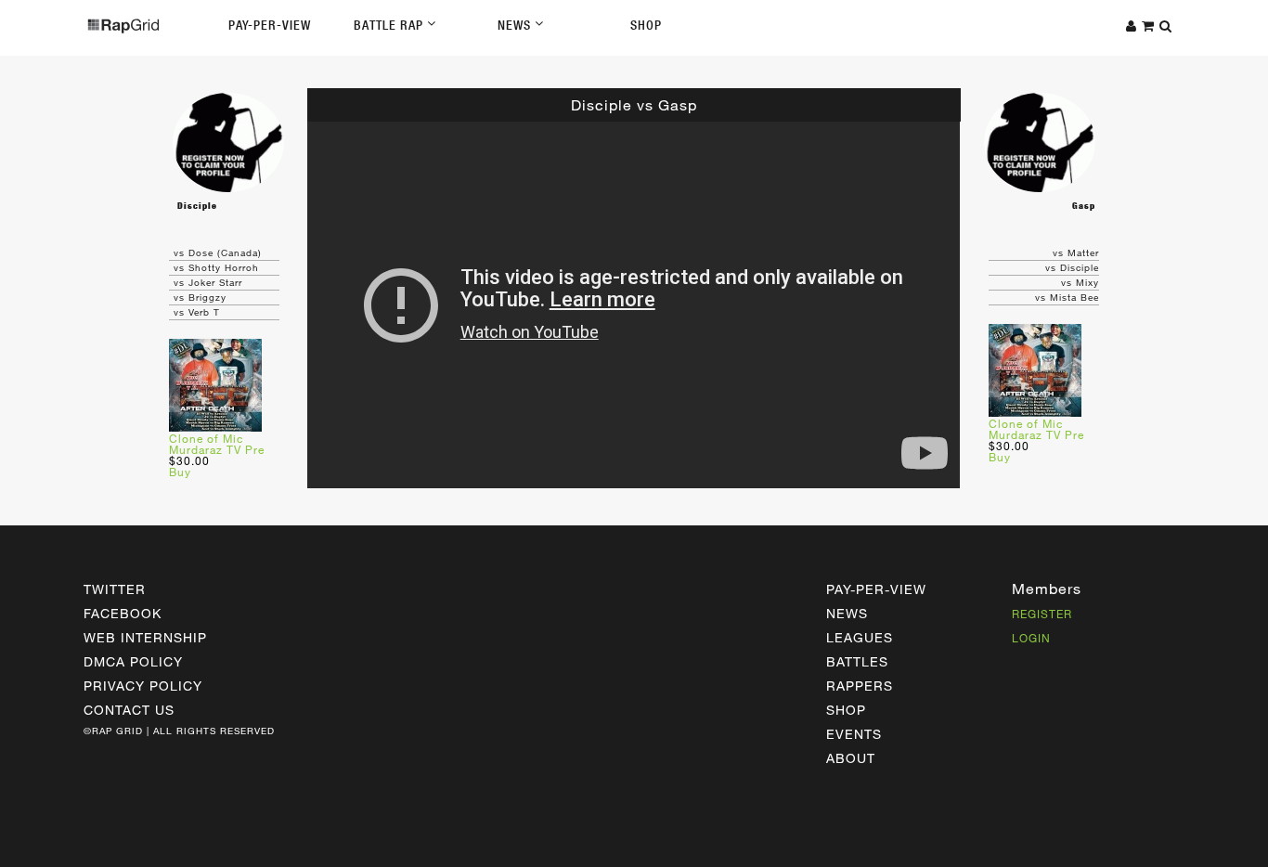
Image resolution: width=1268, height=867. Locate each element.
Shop (646, 25)
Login (1031, 637)
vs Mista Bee (1067, 297)
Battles (857, 661)
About (850, 758)
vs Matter (1076, 252)
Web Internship (145, 637)
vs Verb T (197, 311)
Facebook (123, 613)
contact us (129, 710)
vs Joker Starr (208, 282)
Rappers (859, 685)
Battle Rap (390, 25)
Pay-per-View (876, 589)
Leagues (859, 637)
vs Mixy (1080, 282)
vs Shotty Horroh (216, 267)
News (516, 25)
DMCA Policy (133, 661)
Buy (180, 471)
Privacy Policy (143, 685)
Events (854, 734)
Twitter (115, 589)
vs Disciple (1072, 267)
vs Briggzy (200, 297)
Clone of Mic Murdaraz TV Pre (217, 444)
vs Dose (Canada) (218, 252)
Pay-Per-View (269, 25)
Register (1042, 613)
